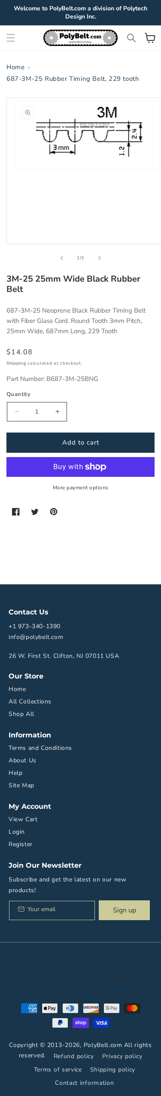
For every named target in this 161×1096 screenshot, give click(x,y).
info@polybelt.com (36, 637)
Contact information (84, 1083)
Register (21, 844)
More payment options (81, 487)
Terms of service (58, 1069)
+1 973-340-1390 (35, 626)
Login (17, 832)
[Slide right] (99, 258)
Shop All (21, 714)
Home (15, 67)
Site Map (21, 785)
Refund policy (74, 1056)
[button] (10, 38)
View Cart (23, 819)
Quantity (18, 394)
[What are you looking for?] (131, 38)
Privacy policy (122, 1056)
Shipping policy (113, 1069)
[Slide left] (61, 258)
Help (15, 773)
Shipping (16, 363)
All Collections (30, 701)
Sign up (124, 910)
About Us (22, 760)
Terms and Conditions (40, 748)
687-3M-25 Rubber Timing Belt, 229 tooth (72, 78)
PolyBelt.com (103, 1045)
